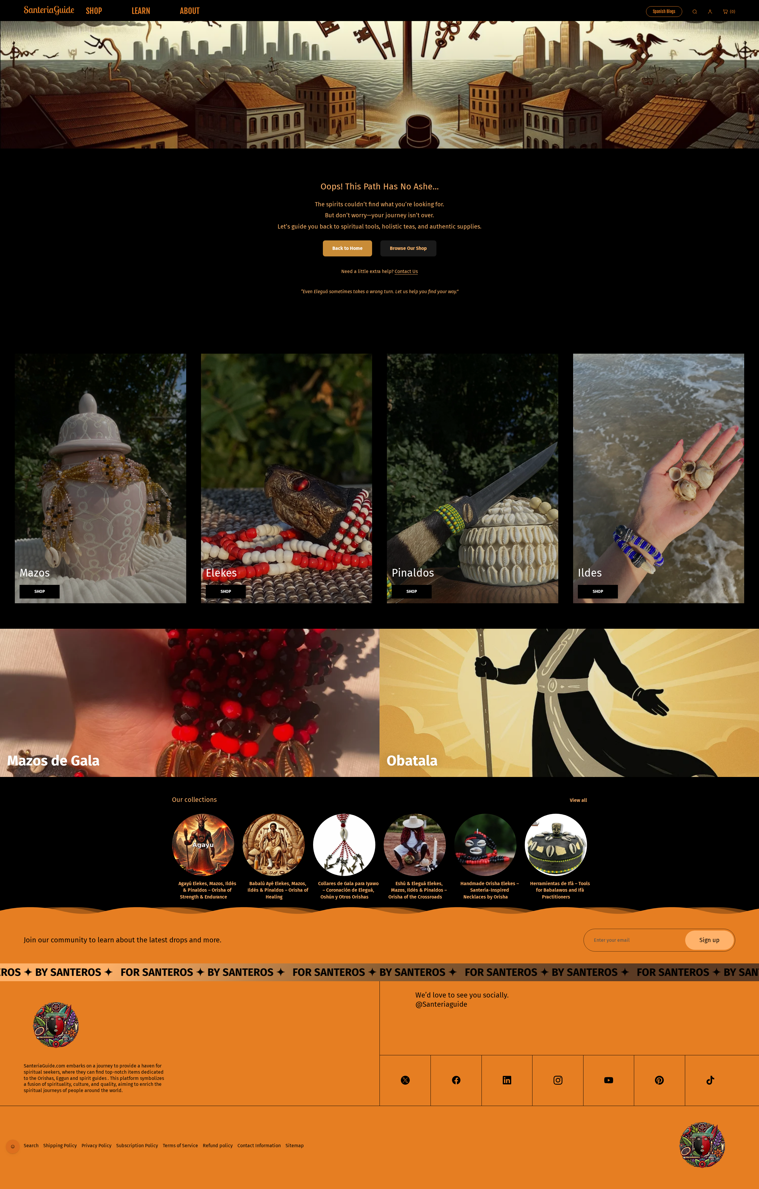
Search (31, 1145)
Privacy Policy (96, 1145)
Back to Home (347, 248)
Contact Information (259, 1145)
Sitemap (295, 1145)
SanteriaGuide (49, 9)
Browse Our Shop (408, 248)
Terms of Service (180, 1145)
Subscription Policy (137, 1145)
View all (579, 800)
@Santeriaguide (441, 1004)
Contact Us (406, 271)
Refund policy (218, 1145)
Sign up (709, 940)
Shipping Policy (60, 1145)
